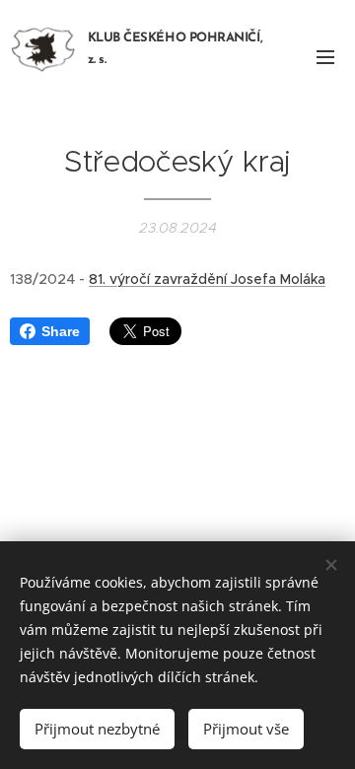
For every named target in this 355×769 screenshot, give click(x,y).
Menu (325, 56)
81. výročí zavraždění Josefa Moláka (207, 279)
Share (60, 331)
